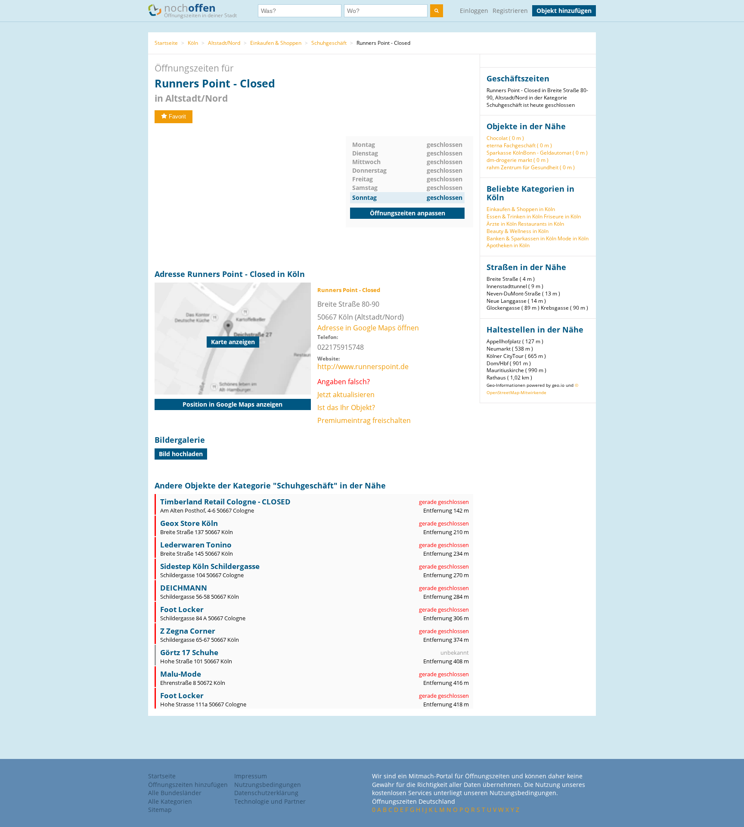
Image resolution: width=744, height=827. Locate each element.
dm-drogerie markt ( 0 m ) (518, 160)
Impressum (250, 776)
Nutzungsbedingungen (267, 784)
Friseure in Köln (562, 216)
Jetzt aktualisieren (346, 394)
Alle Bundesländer (175, 793)
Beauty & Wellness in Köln (518, 231)
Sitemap (160, 809)
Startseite (166, 43)
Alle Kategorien (170, 801)
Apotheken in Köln (508, 245)
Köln (193, 43)
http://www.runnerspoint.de (363, 366)
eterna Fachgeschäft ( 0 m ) (519, 145)
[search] (436, 10)
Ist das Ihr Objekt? (346, 407)
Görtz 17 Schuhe (189, 652)
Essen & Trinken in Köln (514, 216)
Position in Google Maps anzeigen (232, 404)
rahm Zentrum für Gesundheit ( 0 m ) (531, 167)
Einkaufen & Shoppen (275, 43)
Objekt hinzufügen (564, 10)
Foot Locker (182, 609)
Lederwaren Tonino (196, 545)
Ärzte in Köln (502, 223)
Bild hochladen (181, 454)
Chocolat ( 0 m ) (505, 138)
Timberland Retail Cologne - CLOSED (225, 502)
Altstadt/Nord (224, 43)
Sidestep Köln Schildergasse (210, 566)
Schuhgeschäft (329, 43)
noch (200, 9)
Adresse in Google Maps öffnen (368, 328)
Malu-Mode (180, 674)
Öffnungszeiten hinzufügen (188, 784)
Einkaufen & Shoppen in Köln (521, 209)
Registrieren (510, 10)
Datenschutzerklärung (266, 793)
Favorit (177, 116)
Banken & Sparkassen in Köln (521, 238)
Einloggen (474, 10)
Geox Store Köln (189, 523)
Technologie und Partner (270, 801)
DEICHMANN (183, 588)
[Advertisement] (250, 196)
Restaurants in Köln (541, 223)
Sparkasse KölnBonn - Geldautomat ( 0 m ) (537, 152)
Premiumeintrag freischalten (364, 420)
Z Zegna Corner (187, 631)
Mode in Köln (573, 238)
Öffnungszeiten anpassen (407, 213)
